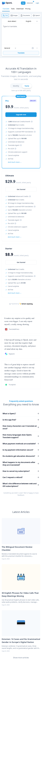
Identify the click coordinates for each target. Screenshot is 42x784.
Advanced (30, 3)
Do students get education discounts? (19, 456)
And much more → (14, 293)
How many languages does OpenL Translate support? (17, 436)
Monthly (16, 86)
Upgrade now (21, 115)
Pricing (27, 9)
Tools (13, 9)
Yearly (27, 86)
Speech (37, 15)
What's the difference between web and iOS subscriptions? (20, 484)
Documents (26, 15)
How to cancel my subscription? (16, 471)
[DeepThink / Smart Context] (37, 48)
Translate (6, 9)
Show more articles (21, 657)
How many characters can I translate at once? (20, 427)
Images (15, 15)
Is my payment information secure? (18, 450)
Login (37, 3)
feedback (21, 495)
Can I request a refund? (13, 477)
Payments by (15, 304)
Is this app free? (9, 420)
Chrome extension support (17, 152)
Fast (23, 3)
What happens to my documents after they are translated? (19, 463)
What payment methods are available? (19, 443)
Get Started (21, 262)
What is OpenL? (9, 413)
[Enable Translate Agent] (33, 48)
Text (6, 15)
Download (20, 9)
